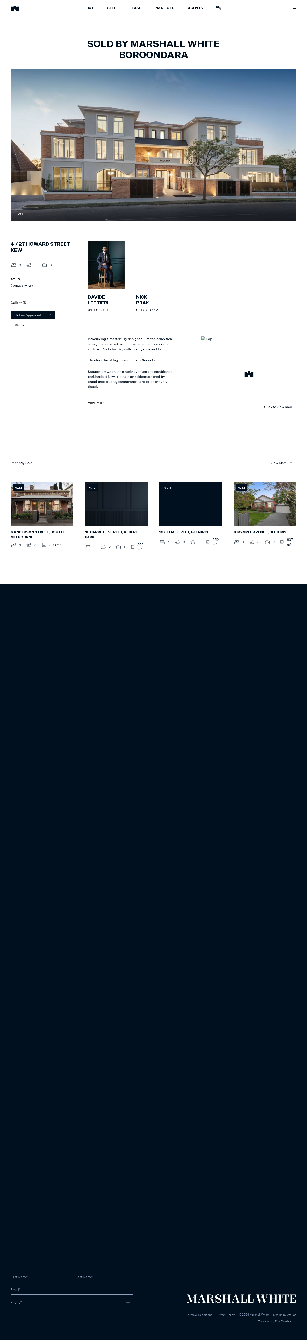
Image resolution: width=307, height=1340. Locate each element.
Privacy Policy (226, 1315)
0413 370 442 (147, 310)
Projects (164, 8)
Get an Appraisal (28, 315)
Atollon (291, 1315)
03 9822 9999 (22, 1316)
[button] (248, 374)
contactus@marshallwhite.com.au (36, 1321)
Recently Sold (22, 463)
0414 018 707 (98, 310)
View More (96, 403)
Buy (90, 8)
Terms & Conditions (199, 1315)
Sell (111, 8)
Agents (195, 8)
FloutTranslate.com (285, 1321)
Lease (135, 8)
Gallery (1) (18, 302)
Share (19, 325)
